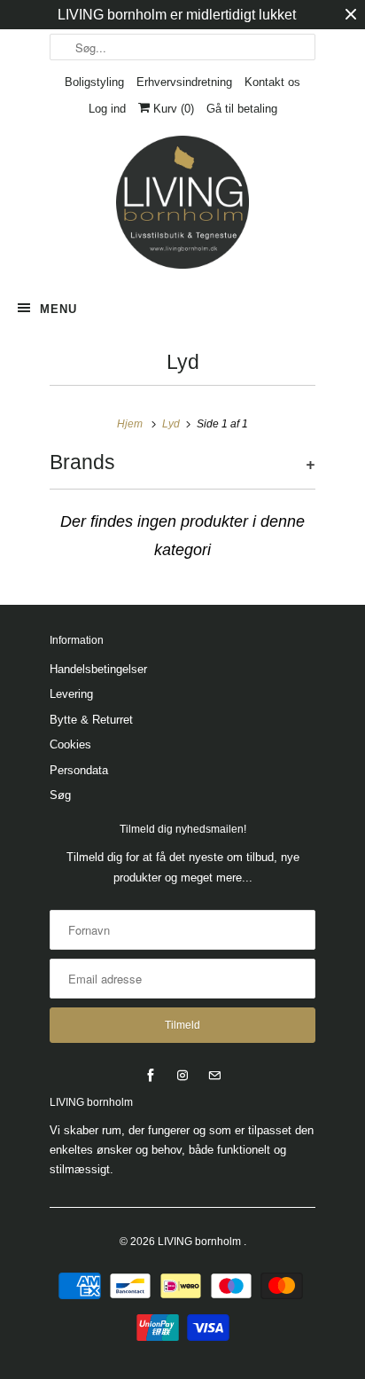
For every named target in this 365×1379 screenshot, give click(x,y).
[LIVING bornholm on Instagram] (182, 1075)
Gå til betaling (241, 108)
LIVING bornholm (201, 1241)
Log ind (107, 108)
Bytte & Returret (91, 719)
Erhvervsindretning (184, 82)
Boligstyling (94, 82)
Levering (71, 694)
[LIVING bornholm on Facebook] (150, 1075)
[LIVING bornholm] (182, 202)
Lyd (183, 362)
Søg (60, 795)
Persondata (79, 770)
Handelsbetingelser (98, 669)
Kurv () (172, 108)
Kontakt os (272, 82)
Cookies (70, 744)
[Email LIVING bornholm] (214, 1075)
